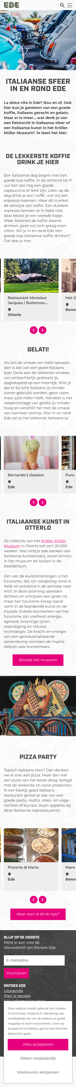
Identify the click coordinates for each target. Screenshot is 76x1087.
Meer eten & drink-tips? (38, 914)
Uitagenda (13, 991)
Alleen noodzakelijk (38, 1058)
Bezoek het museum (38, 660)
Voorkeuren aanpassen (38, 1072)
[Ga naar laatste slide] (33, 330)
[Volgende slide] (42, 330)
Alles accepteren (38, 1044)
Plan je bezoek (17, 996)
